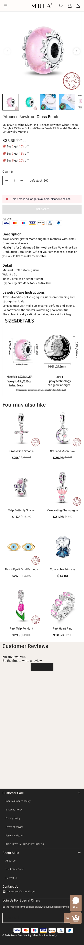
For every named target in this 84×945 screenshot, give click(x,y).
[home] (42, 5)
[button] (10, 102)
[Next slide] (76, 51)
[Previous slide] (7, 51)
